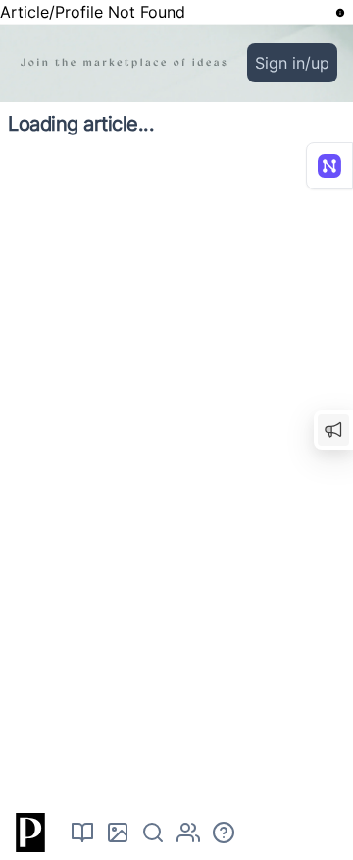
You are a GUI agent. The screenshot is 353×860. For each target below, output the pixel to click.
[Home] (27, 832)
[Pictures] (117, 832)
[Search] (153, 832)
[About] (223, 832)
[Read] (82, 832)
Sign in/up (292, 63)
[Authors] (188, 832)
